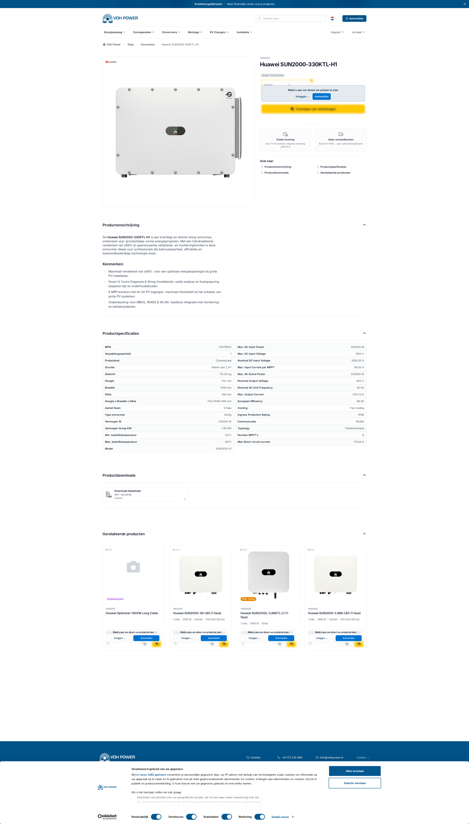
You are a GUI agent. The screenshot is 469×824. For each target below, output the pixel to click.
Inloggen (303, 96)
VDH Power (113, 44)
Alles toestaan (355, 771)
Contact (363, 757)
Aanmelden (356, 18)
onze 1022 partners (153, 774)
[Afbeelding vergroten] (178, 132)
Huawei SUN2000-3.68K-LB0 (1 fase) (334, 613)
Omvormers (148, 44)
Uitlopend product (115, 599)
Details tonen (280, 816)
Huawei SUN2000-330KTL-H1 (180, 44)
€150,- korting (248, 599)
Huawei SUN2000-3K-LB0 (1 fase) (197, 613)
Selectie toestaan (355, 782)
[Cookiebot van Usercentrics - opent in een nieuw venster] (107, 817)
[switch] (191, 817)
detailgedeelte (260, 806)
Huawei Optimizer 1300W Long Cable (132, 613)
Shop (131, 44)
